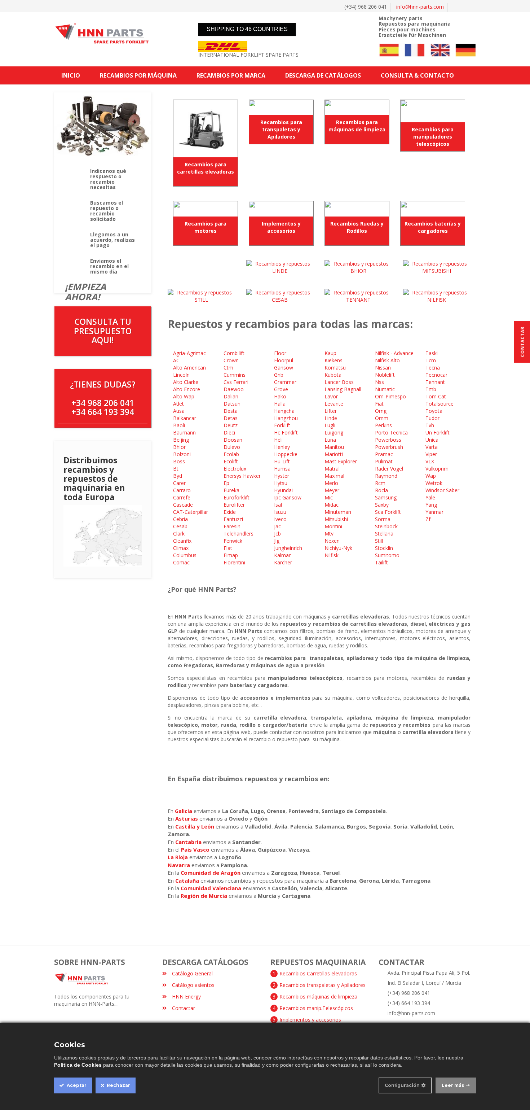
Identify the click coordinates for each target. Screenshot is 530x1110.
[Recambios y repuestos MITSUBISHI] (437, 266)
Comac (182, 562)
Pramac (384, 454)
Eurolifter (235, 504)
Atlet (179, 403)
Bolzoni (182, 454)
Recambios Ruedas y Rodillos (357, 227)
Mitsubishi (336, 519)
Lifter (331, 410)
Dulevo (233, 446)
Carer (180, 483)
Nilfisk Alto (388, 360)
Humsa (283, 468)
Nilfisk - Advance (394, 353)
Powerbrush (390, 446)
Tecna (433, 367)
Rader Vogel (389, 468)
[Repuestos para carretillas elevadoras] (205, 128)
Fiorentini (235, 562)
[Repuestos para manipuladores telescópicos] (432, 111)
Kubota (333, 374)
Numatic (385, 389)
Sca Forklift (388, 511)
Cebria (181, 519)
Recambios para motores (205, 227)
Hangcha (285, 410)
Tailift (382, 562)
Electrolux (236, 468)
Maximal (335, 475)
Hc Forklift (286, 432)
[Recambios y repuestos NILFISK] (437, 295)
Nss (380, 382)
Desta (231, 410)
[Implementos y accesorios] (281, 209)
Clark (179, 533)
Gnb (278, 374)
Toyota (434, 410)
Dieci (230, 432)
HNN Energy (186, 996)
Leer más (453, 1085)
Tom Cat (436, 396)
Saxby (382, 504)
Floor (281, 353)
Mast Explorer (340, 461)
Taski (432, 353)
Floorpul (284, 360)
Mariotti (334, 454)
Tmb (431, 389)
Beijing (181, 439)
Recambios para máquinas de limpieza (356, 126)
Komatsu (335, 367)
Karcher (283, 562)
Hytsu (281, 483)
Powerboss (389, 439)
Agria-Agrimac (190, 353)
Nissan (383, 367)
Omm (382, 418)
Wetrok (434, 483)
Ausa (179, 410)
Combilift (235, 353)
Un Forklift (438, 432)
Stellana (384, 533)
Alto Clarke (186, 382)
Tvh (430, 425)
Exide (230, 511)
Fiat (229, 548)
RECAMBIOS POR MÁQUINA (138, 75)
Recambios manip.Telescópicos (316, 1008)
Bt (176, 468)
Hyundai (284, 490)
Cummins (235, 374)
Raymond (387, 475)
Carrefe (181, 497)
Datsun (233, 403)
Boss (179, 461)
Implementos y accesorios (281, 227)
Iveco (281, 519)
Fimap (231, 555)
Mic (329, 497)
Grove (282, 389)
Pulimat (384, 461)
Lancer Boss (339, 382)
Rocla (382, 490)
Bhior (180, 446)
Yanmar (435, 511)
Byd (177, 475)
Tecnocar (437, 374)
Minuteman (338, 511)
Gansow (284, 367)
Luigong (334, 432)
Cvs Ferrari (237, 382)
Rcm (381, 483)
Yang (431, 504)
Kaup (331, 353)
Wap (431, 475)
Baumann (185, 432)
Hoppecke (286, 454)
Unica (432, 439)
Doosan (234, 439)
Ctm (229, 367)
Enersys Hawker (243, 475)
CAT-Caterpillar (191, 511)
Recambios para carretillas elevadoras (205, 168)
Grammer (286, 382)
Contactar (183, 1008)
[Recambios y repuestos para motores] (205, 209)
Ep (226, 483)
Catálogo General (192, 973)
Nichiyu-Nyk (339, 548)
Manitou (334, 446)
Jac (277, 526)
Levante (333, 403)
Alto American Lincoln (189, 371)
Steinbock (387, 526)
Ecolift (231, 461)
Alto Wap (184, 396)
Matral (332, 468)
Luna (330, 439)
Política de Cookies (78, 1065)
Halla (280, 403)
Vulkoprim (437, 468)
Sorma (383, 519)
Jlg (277, 540)
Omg (381, 410)
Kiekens (334, 360)
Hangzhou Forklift (286, 422)
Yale (431, 497)
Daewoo (234, 389)
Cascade (183, 504)
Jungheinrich (289, 548)
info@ (420, 6)
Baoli (179, 425)
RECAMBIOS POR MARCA (230, 75)
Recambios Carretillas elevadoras (318, 973)
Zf (428, 519)
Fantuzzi (234, 519)
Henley (282, 446)
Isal (278, 504)
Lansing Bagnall (343, 389)
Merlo (332, 483)
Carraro (182, 490)
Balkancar (185, 418)
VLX (430, 461)
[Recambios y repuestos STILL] (201, 295)
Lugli (330, 425)
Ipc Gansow (288, 497)
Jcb (278, 533)
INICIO (70, 75)
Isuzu (281, 511)
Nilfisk (332, 555)
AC (176, 360)
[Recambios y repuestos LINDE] (280, 266)
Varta (432, 446)
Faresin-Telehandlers (239, 530)
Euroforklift (237, 497)
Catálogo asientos (193, 985)
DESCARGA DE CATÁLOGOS (323, 75)
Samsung (386, 497)
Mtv (329, 533)
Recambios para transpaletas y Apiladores (281, 129)
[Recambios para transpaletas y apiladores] (281, 107)
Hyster (282, 475)
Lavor (331, 396)
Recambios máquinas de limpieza (318, 996)
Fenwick (234, 540)
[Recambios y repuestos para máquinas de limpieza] (356, 107)
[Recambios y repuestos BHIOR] (358, 266)
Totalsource (440, 403)
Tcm (431, 360)
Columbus (185, 555)
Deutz (231, 425)
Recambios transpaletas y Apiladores (322, 985)
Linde (331, 418)
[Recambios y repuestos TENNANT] (358, 295)
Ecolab (232, 454)
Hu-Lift (282, 461)
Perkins (384, 425)
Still (379, 540)
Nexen (332, 540)
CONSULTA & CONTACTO (417, 75)
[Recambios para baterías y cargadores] (432, 209)
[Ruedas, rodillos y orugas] (356, 209)
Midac (332, 504)
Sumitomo (388, 555)
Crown (232, 360)
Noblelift (385, 374)
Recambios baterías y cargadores (433, 227)
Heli (279, 439)
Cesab (181, 526)
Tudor (433, 418)
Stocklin (384, 548)
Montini (334, 526)
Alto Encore (187, 389)
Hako (281, 396)
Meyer (332, 490)
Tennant (435, 382)
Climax (181, 548)
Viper (431, 454)
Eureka (232, 490)
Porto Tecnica (392, 432)
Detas (231, 418)
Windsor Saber (443, 490)
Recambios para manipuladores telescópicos (433, 136)
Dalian (232, 396)
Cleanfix (183, 540)
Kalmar (283, 555)
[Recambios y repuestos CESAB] (280, 295)
